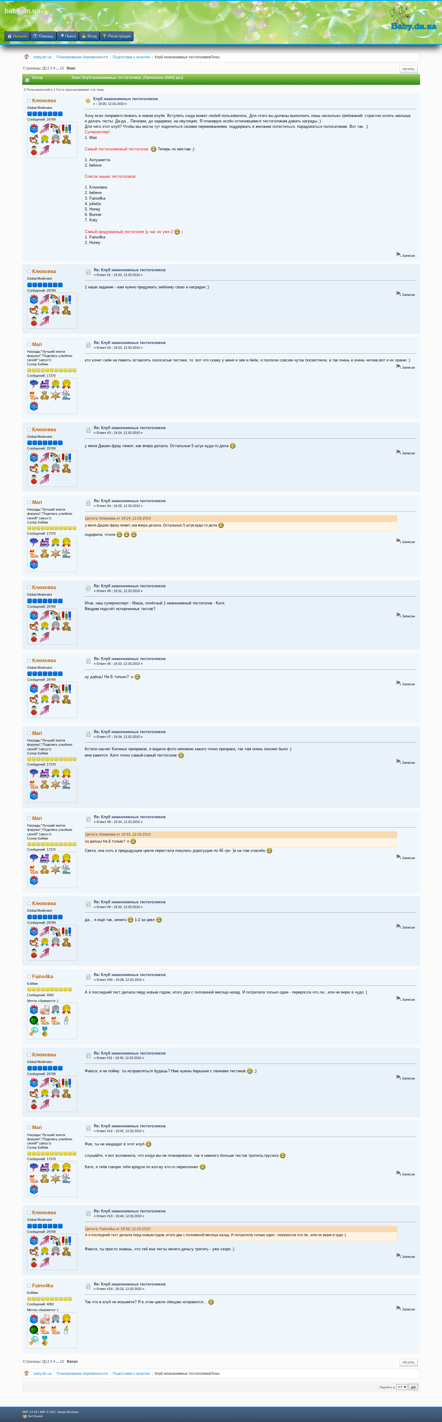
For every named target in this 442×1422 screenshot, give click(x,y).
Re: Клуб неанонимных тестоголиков (130, 270)
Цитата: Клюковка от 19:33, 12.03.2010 (118, 834)
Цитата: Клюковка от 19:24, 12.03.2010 (118, 518)
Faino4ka (42, 976)
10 (62, 68)
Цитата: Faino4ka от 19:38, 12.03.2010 (117, 1229)
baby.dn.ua (22, 11)
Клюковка (44, 100)
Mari (37, 344)
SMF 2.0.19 (29, 1412)
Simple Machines (68, 1412)
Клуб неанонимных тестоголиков (125, 99)
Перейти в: (387, 1387)
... (58, 68)
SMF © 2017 (48, 1412)
